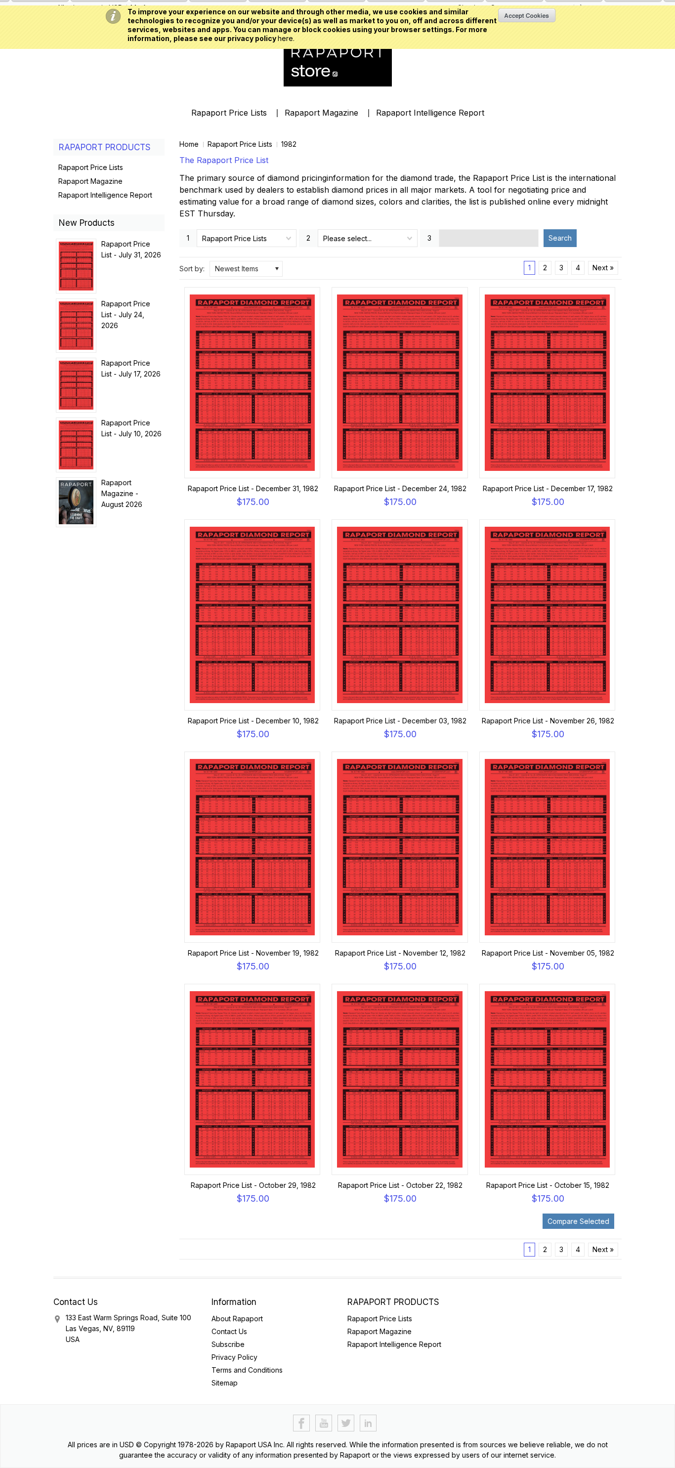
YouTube (324, 1423)
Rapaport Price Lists (229, 113)
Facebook (301, 1423)
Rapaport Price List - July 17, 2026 (131, 368)
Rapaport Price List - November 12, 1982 (400, 953)
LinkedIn (368, 1423)
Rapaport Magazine (321, 113)
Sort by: (192, 268)
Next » (603, 267)
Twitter (346, 1423)
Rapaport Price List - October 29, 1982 (253, 1185)
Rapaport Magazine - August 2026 (121, 493)
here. (286, 38)
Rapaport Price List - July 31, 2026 (131, 249)
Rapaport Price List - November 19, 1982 (253, 953)
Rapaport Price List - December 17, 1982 (548, 488)
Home (189, 144)
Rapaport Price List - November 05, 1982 (548, 953)
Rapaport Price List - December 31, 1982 (253, 488)
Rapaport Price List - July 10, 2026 (131, 428)
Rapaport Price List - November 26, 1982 (548, 720)
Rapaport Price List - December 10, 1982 (253, 720)
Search (560, 238)
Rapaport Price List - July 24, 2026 (125, 314)
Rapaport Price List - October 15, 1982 (547, 1185)
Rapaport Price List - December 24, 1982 (400, 488)
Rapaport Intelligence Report (430, 113)
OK (527, 15)
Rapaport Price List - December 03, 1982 (400, 720)
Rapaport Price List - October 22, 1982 (400, 1185)
